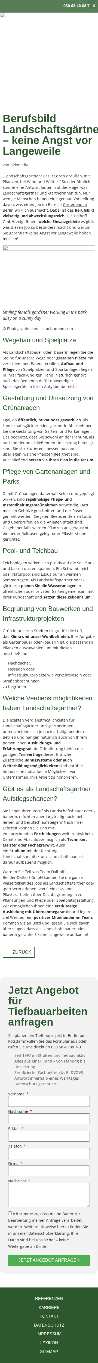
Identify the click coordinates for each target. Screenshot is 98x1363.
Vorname (17, 1094)
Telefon (15, 1146)
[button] (91, 4)
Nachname (18, 1111)
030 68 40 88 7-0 (66, 1046)
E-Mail (14, 1129)
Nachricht (17, 1181)
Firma (14, 1163)
